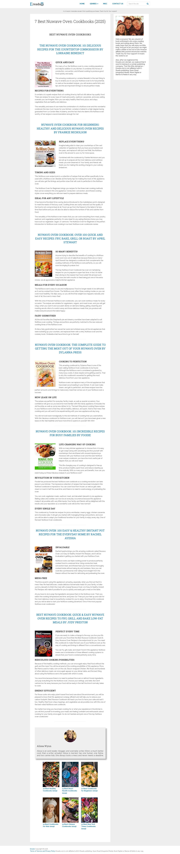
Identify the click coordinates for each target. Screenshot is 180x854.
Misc (105, 4)
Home (82, 4)
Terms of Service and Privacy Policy (42, 851)
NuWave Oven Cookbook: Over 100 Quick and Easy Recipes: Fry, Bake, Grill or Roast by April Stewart (70, 238)
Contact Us (117, 4)
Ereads (32, 849)
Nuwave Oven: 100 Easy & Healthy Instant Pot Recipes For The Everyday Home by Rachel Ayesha (70, 534)
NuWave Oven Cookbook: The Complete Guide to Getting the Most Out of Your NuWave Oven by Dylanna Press (70, 348)
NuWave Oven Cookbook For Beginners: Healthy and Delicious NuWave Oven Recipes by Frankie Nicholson (70, 128)
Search (148, 4)
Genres (93, 4)
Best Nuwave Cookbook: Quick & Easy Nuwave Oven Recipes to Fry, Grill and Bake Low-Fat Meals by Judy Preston (70, 618)
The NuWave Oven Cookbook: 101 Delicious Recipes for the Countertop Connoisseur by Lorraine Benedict (70, 49)
